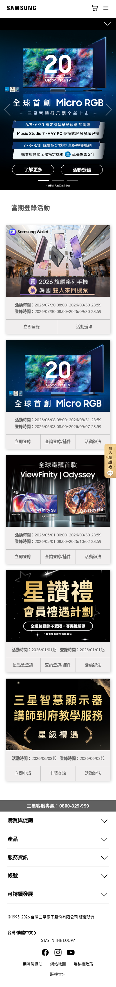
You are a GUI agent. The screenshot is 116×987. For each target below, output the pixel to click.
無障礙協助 (33, 964)
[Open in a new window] (45, 952)
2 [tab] (58, 180)
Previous (7, 110)
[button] (94, 8)
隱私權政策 (83, 964)
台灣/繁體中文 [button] (20, 932)
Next (109, 110)
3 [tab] (72, 180)
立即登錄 (31, 326)
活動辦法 (84, 326)
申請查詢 (58, 773)
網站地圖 (58, 964)
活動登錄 (82, 169)
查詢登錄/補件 (58, 441)
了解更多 (33, 169)
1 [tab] (43, 180)
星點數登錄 (23, 665)
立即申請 (23, 773)
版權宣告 (58, 974)
